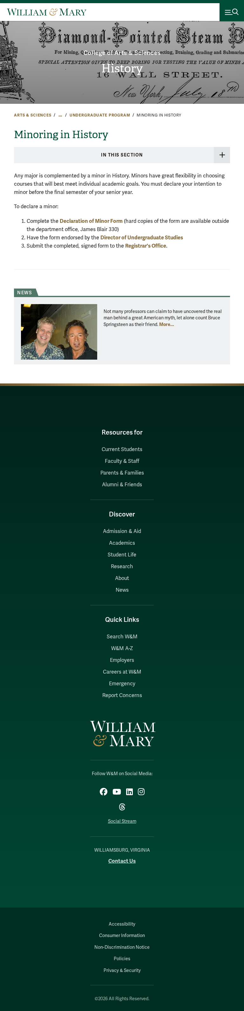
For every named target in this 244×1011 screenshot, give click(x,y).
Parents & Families (122, 473)
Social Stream (122, 821)
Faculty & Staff (122, 461)
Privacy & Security (122, 970)
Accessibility (122, 924)
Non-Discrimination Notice (122, 947)
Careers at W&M (122, 672)
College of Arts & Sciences (122, 53)
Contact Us (122, 861)
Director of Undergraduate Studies (141, 237)
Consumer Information (122, 935)
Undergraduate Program (100, 115)
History (122, 68)
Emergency (122, 684)
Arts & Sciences (32, 115)
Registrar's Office (145, 246)
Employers (122, 660)
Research (122, 566)
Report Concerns (122, 695)
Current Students (122, 449)
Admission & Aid (122, 531)
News (122, 590)
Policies (122, 958)
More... (166, 324)
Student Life (122, 555)
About (122, 578)
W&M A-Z (122, 648)
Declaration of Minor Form (91, 221)
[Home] (46, 12)
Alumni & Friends (122, 485)
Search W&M (122, 637)
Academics (122, 543)
